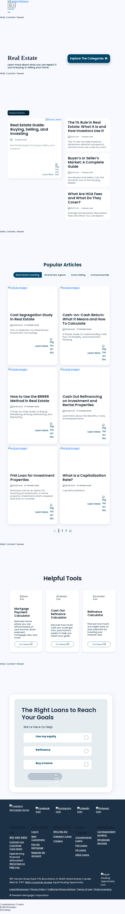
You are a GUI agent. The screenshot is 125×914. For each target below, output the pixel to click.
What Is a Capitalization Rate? (84, 477)
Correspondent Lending (106, 833)
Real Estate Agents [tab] (55, 274)
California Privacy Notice (62, 889)
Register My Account (38, 854)
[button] (23, 32)
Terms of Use (84, 889)
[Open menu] (9, 12)
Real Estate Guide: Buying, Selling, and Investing (29, 129)
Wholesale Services (103, 841)
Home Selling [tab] (78, 274)
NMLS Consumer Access (38, 882)
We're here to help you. (17, 865)
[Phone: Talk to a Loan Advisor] (12, 5)
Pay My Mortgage (37, 846)
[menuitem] (62, 912)
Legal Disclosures (19, 889)
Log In (11, 8)
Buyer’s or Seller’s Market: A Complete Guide (86, 162)
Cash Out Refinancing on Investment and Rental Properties (82, 400)
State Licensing (102, 889)
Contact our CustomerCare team (16, 846)
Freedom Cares (62, 836)
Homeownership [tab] (100, 274)
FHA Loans (81, 845)
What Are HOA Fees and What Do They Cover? (85, 198)
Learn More (48, 174)
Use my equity (46, 736)
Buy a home (44, 763)
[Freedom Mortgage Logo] (18, 1)
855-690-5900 (18, 837)
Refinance (43, 750)
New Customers (38, 838)
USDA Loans (82, 855)
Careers (58, 841)
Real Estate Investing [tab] (27, 274)
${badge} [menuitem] (8, 907)
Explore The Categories (87, 58)
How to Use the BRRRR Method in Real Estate (29, 398)
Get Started (24, 644)
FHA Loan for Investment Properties (32, 477)
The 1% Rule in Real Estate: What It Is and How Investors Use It (87, 126)
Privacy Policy (38, 889)
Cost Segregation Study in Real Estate (31, 317)
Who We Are (60, 831)
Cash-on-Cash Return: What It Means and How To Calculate (83, 319)
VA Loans (80, 850)
